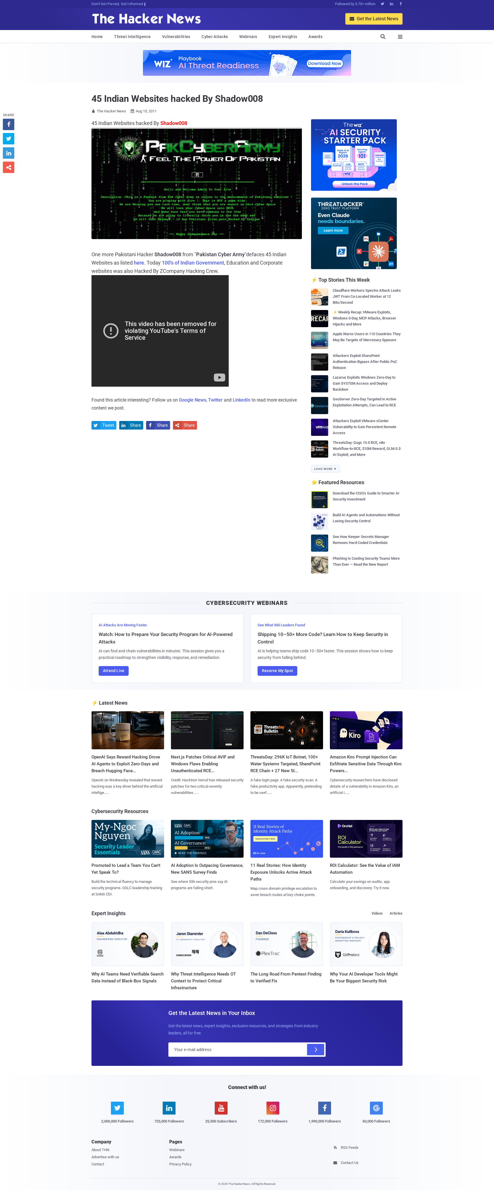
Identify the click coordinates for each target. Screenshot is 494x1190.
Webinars (248, 36)
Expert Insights (283, 36)
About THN (100, 1150)
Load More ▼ (325, 468)
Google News (192, 400)
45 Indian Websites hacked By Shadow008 (177, 98)
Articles (396, 913)
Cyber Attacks (215, 36)
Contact (97, 1164)
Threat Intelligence (132, 36)
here (139, 263)
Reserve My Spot (277, 670)
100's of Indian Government (193, 263)
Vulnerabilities (176, 36)
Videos (377, 913)
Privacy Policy (180, 1164)
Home (97, 36)
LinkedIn (241, 400)
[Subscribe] (315, 1049)
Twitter (215, 400)
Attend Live (113, 670)
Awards (315, 36)
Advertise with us (105, 1157)
